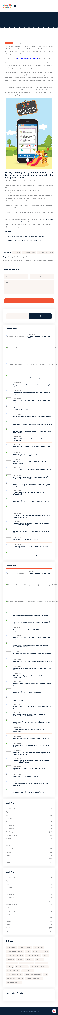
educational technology (33, 955)
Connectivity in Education (14, 951)
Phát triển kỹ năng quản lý (45, 252)
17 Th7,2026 (17, 553)
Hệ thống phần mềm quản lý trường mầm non (20, 257)
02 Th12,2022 (17, 444)
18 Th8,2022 (17, 521)
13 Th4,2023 (17, 422)
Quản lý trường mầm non (14, 974)
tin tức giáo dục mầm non (15, 978)
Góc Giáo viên (10, 825)
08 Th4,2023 (17, 429)
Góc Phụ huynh (10, 828)
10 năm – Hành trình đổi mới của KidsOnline (25, 539)
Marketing (10, 967)
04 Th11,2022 (17, 467)
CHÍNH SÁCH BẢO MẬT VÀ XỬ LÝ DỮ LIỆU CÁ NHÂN (28, 555)
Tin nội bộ (8, 858)
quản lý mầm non (28, 971)
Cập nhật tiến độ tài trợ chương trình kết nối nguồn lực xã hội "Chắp (32, 424)
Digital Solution (10, 812)
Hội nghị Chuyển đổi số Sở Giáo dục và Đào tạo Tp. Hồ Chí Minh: (31, 501)
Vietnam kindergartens (13, 982)
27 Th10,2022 (17, 475)
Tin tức (8, 862)
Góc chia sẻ (9, 43)
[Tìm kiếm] (40, 316)
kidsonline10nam (12, 963)
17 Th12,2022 (17, 436)
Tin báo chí (9, 852)
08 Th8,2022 (17, 529)
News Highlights (10, 842)
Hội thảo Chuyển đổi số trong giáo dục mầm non (27, 455)
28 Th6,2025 (17, 376)
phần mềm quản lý (21, 967)
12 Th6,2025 (17, 398)
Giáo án (8, 815)
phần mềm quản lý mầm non (39, 967)
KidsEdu (46, 955)
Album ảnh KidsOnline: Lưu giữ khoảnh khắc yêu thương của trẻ (31, 378)
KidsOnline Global (42, 963)
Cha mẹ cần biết (10, 808)
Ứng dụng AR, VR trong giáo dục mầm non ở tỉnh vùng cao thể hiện (32, 416)
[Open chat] (54, 1011)
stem (45, 974)
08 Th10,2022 (17, 490)
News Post (9, 845)
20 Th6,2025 (17, 390)
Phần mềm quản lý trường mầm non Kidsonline (39, 260)
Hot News (8, 838)
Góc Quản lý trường (29, 252)
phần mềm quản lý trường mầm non (27, 58)
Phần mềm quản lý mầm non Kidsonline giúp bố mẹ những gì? (24, 240)
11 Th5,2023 (17, 414)
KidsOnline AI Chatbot (26, 963)
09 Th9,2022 (17, 513)
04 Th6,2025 (17, 406)
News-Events (9, 848)
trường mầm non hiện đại (33, 978)
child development (25, 947)
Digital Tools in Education (40, 951)
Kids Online (10, 959)
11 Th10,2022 (17, 483)
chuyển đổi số (38, 947)
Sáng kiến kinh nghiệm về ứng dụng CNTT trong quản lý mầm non (25, 236)
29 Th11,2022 (17, 452)
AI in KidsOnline (11, 947)
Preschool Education (13, 971)
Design (28, 951)
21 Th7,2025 (32, 334)
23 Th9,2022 (17, 499)
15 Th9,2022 (17, 506)
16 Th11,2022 (17, 459)
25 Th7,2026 (17, 537)
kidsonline (20, 959)
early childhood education (15, 955)
